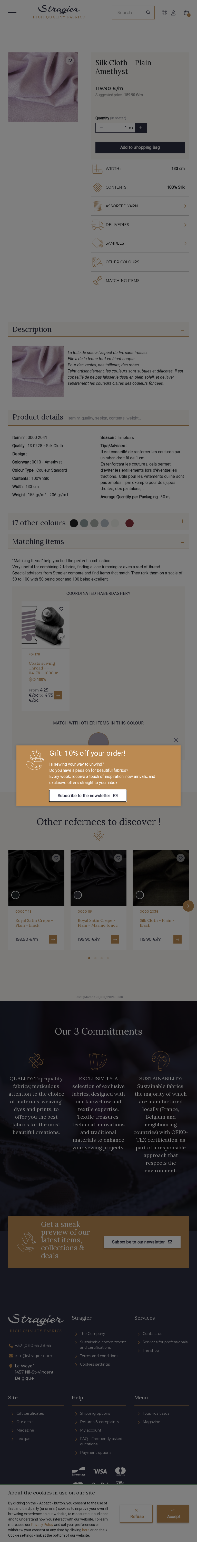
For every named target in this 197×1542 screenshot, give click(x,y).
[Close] (176, 740)
